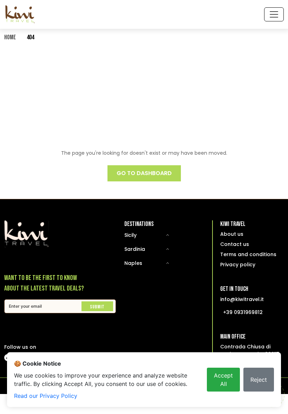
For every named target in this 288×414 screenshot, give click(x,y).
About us (231, 234)
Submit (97, 307)
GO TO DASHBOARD (144, 173)
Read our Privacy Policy (45, 395)
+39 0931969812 (243, 312)
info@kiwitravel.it (242, 299)
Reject (258, 379)
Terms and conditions (248, 254)
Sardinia (134, 249)
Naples (133, 263)
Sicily (130, 235)
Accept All (223, 379)
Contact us (234, 244)
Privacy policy (237, 264)
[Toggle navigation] (274, 14)
